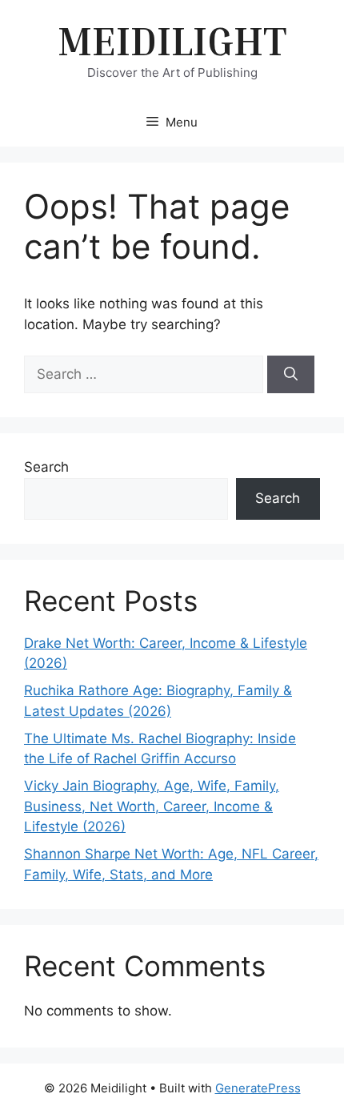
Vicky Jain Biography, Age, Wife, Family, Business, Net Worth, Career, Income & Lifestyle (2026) (151, 806)
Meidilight (172, 40)
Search (46, 467)
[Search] (290, 375)
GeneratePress (258, 1088)
